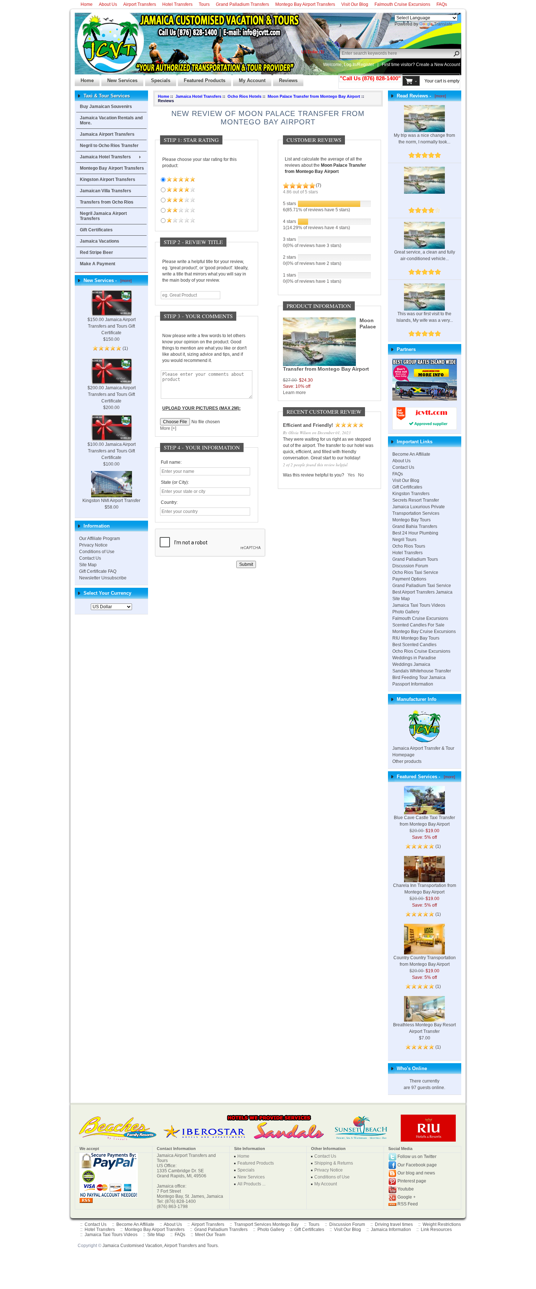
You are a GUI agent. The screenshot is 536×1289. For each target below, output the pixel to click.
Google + (406, 1197)
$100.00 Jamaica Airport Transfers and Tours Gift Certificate (112, 451)
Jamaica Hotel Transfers (105, 156)
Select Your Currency (107, 593)
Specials (157, 78)
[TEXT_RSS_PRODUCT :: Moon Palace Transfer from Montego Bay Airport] (86, 1200)
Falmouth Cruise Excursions (402, 4)
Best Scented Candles (414, 644)
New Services (119, 78)
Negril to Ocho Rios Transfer (109, 145)
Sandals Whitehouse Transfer (421, 671)
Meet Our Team (210, 1234)
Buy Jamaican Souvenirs (106, 106)
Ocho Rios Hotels (244, 96)
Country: (169, 502)
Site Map (88, 564)
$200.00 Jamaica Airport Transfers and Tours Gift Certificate (112, 394)
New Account (447, 64)
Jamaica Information (391, 1229)
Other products (407, 761)
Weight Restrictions (442, 1224)
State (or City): (175, 482)
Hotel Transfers (177, 4)
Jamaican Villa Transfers (105, 190)
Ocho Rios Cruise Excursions (421, 651)
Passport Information (412, 684)
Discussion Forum (410, 565)
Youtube (405, 1189)
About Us (108, 4)
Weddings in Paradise (414, 657)
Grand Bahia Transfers (414, 526)
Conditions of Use (96, 551)
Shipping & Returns (333, 1163)
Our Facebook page (417, 1165)
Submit (246, 564)
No (361, 475)
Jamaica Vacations (99, 241)
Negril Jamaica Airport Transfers (103, 216)
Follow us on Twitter (416, 1156)
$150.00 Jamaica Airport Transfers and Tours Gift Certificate (112, 326)
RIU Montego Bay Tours (415, 638)
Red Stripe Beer (96, 252)
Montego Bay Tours (411, 519)
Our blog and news (416, 1173)
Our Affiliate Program (99, 538)
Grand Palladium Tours (415, 559)
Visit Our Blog (354, 4)
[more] (125, 280)
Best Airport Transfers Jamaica (422, 592)
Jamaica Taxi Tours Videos (418, 605)
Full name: (171, 462)
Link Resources (436, 1229)
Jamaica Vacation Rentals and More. (111, 120)
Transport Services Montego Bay (266, 1224)
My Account (249, 78)
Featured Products (201, 78)
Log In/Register (359, 64)
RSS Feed (407, 1204)
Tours (204, 4)
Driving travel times (394, 1224)
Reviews (285, 78)
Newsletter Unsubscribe (103, 577)
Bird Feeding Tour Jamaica (419, 677)
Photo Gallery (405, 611)
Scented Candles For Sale (418, 625)
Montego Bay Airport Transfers (305, 4)
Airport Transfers (139, 4)
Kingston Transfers (411, 493)
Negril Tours (404, 539)
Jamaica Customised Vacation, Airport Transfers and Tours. (160, 1245)
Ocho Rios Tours (408, 546)
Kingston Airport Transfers (107, 179)
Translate (443, 24)
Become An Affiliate (411, 454)
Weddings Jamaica (411, 664)
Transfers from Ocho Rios (106, 202)
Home (87, 4)
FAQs (441, 4)
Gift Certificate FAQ (97, 571)
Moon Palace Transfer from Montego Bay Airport (314, 96)
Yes (351, 475)
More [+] (168, 428)
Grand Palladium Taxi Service (421, 585)
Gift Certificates (96, 229)
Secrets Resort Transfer (415, 500)
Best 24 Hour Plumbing (415, 533)
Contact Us (90, 558)
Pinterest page (411, 1181)
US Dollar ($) (312, 52)
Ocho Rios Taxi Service (415, 572)
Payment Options (409, 579)
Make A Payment (97, 263)
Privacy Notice (93, 545)
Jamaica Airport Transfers (107, 134)
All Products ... (251, 1183)
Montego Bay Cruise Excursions (424, 631)
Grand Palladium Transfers (242, 4)
